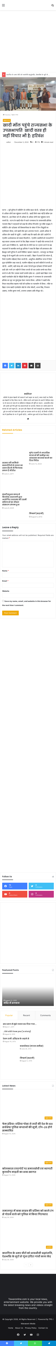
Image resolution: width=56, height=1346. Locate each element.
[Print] (38, 365)
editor (8, 142)
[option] (28, 991)
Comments (45, 1015)
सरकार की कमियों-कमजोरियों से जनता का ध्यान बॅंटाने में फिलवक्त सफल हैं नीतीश (12, 466)
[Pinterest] (24, 365)
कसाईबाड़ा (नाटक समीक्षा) (31, 1046)
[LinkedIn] (18, 365)
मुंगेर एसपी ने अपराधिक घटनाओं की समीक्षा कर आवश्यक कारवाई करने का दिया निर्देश (40, 456)
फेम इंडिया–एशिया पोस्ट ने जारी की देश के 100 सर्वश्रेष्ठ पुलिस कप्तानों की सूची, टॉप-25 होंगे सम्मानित (27, 1127)
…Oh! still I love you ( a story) (17, 1031)
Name (5, 571)
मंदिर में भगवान (12, 1003)
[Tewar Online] (18, 5)
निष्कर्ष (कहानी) (36, 513)
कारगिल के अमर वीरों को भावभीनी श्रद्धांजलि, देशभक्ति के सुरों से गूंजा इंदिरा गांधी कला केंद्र (27, 1254)
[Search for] (52, 6)
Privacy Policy (30, 1328)
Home (7, 115)
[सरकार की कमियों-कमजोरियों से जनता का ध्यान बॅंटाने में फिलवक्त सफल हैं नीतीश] (14, 448)
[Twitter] (11, 365)
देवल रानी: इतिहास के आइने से (16, 1038)
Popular (9, 1015)
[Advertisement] (28, 41)
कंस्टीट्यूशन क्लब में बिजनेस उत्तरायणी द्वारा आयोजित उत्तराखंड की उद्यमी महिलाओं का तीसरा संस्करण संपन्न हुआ (14, 499)
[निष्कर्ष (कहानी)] (41, 494)
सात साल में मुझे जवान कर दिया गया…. (20, 1024)
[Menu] (3, 6)
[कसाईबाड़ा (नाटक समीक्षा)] (10, 1050)
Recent (26, 1015)
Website (5, 591)
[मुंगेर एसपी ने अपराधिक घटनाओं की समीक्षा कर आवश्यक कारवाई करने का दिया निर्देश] (41, 443)
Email (5, 581)
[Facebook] (5, 365)
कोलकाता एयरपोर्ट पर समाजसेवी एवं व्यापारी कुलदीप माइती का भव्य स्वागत (27, 1170)
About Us (19, 1328)
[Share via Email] (31, 365)
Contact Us (43, 1328)
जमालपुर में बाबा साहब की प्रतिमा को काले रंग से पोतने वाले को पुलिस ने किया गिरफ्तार (28, 1212)
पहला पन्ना (15, 115)
